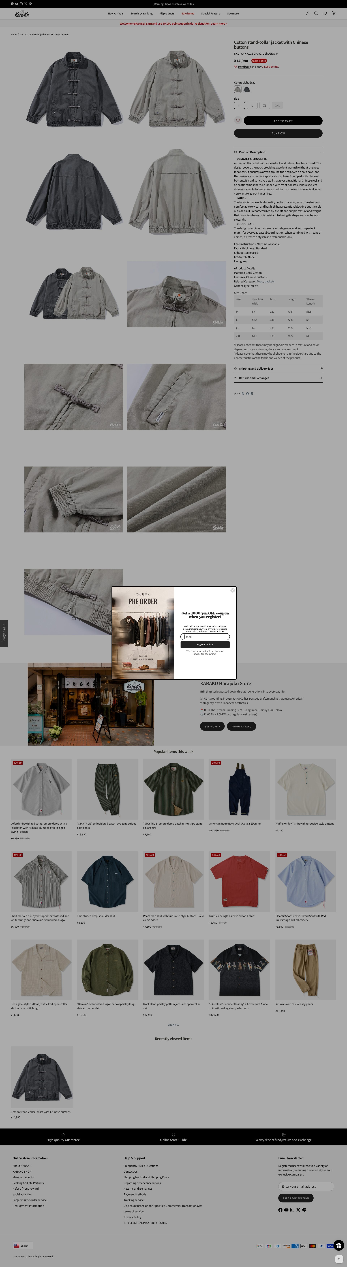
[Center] (232, 590)
